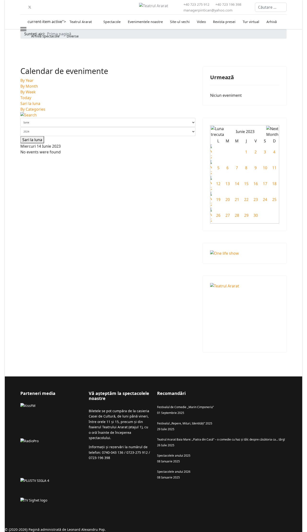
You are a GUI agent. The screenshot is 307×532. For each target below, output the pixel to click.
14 (237, 183)
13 (227, 183)
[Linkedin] (53, 7)
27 (227, 215)
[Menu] (23, 29)
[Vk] (106, 7)
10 (265, 167)
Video (201, 21)
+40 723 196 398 (228, 4)
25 (274, 199)
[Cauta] (107, 115)
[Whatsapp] (91, 7)
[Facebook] (21, 7)
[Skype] (83, 7)
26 (218, 215)
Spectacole (112, 21)
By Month (29, 86)
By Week (28, 92)
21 (237, 199)
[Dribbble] (60, 7)
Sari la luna (30, 103)
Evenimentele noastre (145, 21)
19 (218, 199)
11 (274, 167)
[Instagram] (68, 7)
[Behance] (76, 7)
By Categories (32, 109)
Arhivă (271, 21)
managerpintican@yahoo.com (207, 10)
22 (246, 199)
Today (25, 97)
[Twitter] (29, 7)
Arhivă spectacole (45, 36)
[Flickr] (99, 7)
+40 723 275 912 (196, 4)
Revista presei (224, 21)
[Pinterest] (37, 7)
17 (265, 183)
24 (265, 199)
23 (256, 199)
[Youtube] (45, 7)
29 (246, 215)
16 (256, 183)
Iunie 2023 (245, 131)
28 (237, 215)
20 (227, 199)
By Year (27, 80)
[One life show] (244, 253)
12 (218, 183)
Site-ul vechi (180, 21)
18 (274, 183)
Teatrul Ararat (81, 21)
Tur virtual (251, 21)
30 (256, 215)
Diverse (73, 36)
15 (246, 183)
